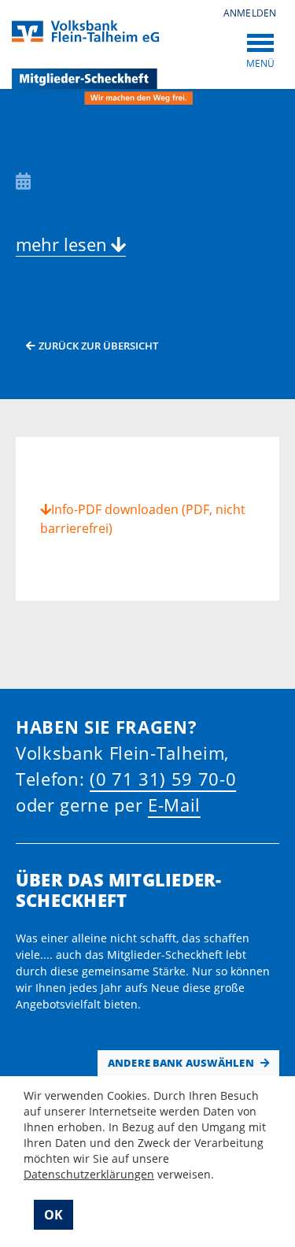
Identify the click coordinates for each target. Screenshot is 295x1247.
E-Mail (174, 804)
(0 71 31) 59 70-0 (163, 778)
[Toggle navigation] (260, 41)
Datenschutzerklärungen (89, 1174)
